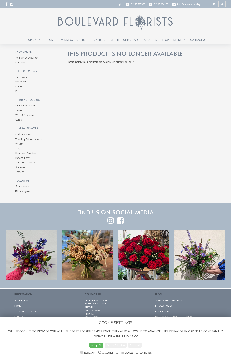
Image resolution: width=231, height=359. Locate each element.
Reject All (135, 345)
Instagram (25, 191)
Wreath (19, 143)
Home (51, 39)
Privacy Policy (163, 305)
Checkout (20, 62)
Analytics (107, 352)
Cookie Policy (163, 311)
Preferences (126, 352)
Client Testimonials (125, 39)
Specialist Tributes (25, 162)
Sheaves (20, 167)
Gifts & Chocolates (25, 105)
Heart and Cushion (25, 153)
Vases (18, 110)
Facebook (24, 186)
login (119, 4)
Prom (18, 91)
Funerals (98, 39)
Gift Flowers (21, 77)
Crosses (19, 171)
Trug (17, 148)
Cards (18, 119)
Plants (18, 86)
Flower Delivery (173, 39)
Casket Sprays (23, 134)
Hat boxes (21, 81)
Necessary (90, 352)
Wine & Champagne (26, 115)
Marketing (145, 352)
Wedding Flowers (72, 39)
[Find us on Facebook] (7, 4)
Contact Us (198, 39)
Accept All (96, 345)
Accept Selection (116, 345)
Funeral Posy (22, 157)
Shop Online (33, 39)
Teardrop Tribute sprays (28, 139)
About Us (150, 39)
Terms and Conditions (168, 300)
